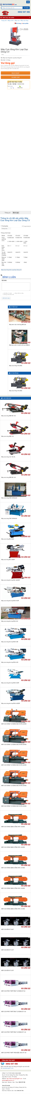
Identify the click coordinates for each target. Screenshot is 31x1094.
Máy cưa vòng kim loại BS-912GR (10, 683)
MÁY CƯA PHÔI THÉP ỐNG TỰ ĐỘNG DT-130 (13, 1032)
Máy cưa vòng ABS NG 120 (8, 477)
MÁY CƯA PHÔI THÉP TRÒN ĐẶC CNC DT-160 (13, 1052)
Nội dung (4, 280)
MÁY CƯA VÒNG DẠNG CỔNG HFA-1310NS (13, 909)
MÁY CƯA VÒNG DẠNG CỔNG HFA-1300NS (13, 888)
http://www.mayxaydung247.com (14, 1078)
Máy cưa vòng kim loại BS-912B (9, 641)
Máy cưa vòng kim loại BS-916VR (10, 600)
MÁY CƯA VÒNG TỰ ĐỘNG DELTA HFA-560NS (13, 744)
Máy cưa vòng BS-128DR (8, 559)
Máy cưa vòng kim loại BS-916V (9, 621)
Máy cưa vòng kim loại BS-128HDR (10, 580)
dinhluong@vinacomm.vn (8, 1080)
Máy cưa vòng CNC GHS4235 (9, 518)
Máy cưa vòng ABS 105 (7, 436)
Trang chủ (4, 20)
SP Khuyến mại (14, 373)
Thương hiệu (5, 226)
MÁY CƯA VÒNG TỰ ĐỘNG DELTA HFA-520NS (13, 765)
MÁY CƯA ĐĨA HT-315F (7, 950)
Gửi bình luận (6, 298)
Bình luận (16, 213)
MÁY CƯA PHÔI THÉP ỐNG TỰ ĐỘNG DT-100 (13, 1011)
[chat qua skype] (20, 86)
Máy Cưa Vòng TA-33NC (15, 365)
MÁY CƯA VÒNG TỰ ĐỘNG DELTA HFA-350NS (13, 785)
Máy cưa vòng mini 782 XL (8, 457)
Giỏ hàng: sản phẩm (22, 23)
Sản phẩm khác (7, 398)
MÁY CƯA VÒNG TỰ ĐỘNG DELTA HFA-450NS (13, 806)
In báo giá (16, 77)
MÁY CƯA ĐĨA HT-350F (7, 929)
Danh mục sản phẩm (8, 17)
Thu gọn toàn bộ (27, 226)
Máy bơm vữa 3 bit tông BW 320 (17, 324)
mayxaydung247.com (7, 1068)
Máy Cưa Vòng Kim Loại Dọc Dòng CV (11, 270)
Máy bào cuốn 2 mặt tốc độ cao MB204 (19, 345)
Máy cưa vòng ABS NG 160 (8, 415)
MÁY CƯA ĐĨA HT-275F (7, 970)
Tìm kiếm (26, 8)
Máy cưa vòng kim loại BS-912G (9, 662)
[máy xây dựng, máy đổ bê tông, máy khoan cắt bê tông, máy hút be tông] (8, 4)
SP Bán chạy (14, 307)
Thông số (7, 213)
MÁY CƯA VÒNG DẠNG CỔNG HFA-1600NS (13, 847)
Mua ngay (15, 73)
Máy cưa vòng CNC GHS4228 (9, 498)
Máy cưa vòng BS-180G (7, 539)
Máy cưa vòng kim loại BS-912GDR (10, 703)
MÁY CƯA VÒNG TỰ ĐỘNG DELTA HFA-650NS (13, 724)
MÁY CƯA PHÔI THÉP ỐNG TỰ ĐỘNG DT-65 (13, 991)
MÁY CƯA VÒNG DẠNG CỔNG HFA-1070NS (13, 867)
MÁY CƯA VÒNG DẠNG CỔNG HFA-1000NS (13, 826)
